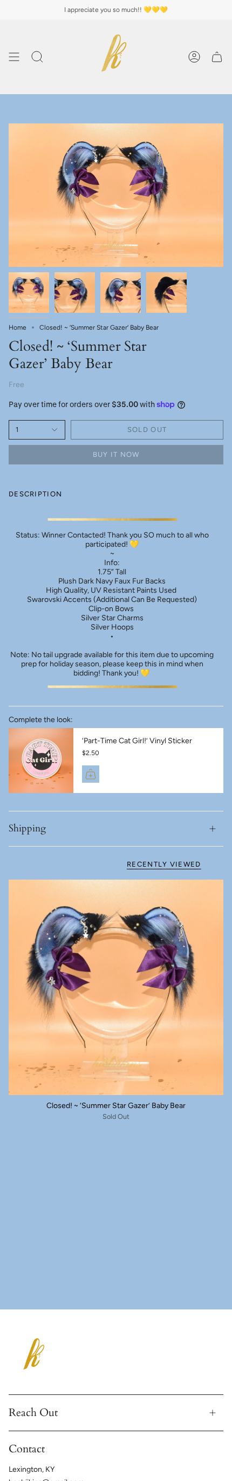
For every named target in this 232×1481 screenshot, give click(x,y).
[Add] (90, 774)
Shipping (27, 828)
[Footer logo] (36, 1357)
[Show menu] (14, 56)
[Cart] (217, 56)
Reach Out (33, 1412)
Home (17, 327)
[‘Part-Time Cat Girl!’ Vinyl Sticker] (41, 760)
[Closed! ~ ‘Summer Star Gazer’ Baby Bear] (116, 987)
